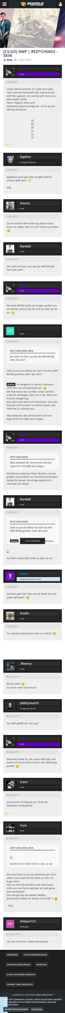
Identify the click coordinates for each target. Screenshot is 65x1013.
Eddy (12, 384)
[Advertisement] (32, 649)
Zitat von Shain (19, 456)
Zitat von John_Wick (21, 350)
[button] (4, 4)
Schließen (37, 1009)
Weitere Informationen (16, 1009)
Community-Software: (32, 995)
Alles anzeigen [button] (32, 541)
